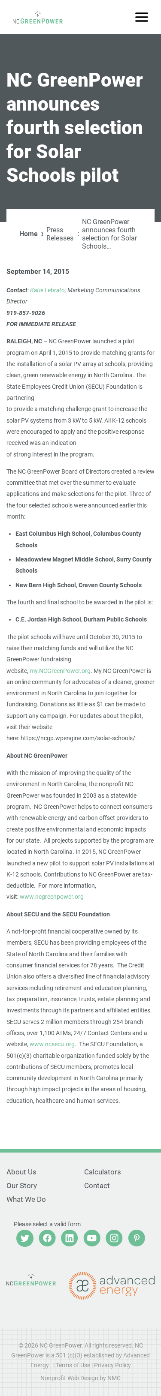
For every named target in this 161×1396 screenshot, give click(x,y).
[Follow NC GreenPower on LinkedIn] (69, 1238)
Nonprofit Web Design (69, 1378)
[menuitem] (41, 1172)
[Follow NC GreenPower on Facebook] (47, 1238)
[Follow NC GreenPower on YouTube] (91, 1238)
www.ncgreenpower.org (52, 896)
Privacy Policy (112, 1365)
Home (28, 234)
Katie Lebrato (47, 290)
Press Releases (59, 234)
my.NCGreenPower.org (60, 670)
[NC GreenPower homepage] (38, 17)
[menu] (141, 17)
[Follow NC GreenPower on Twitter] (24, 1238)
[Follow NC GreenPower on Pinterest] (136, 1238)
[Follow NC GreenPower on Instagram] (114, 1238)
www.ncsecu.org (52, 1044)
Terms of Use (73, 1365)
